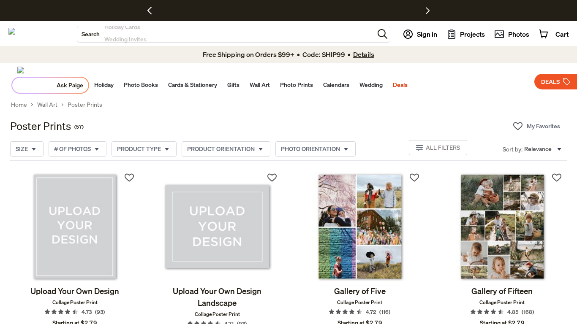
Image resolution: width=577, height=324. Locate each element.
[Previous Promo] (152, 10)
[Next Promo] (428, 10)
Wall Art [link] (47, 105)
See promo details (362, 10)
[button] (382, 34)
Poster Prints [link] (85, 105)
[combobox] (226, 34)
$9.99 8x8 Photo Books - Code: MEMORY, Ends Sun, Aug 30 (265, 10)
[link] (75, 226)
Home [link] (19, 105)
